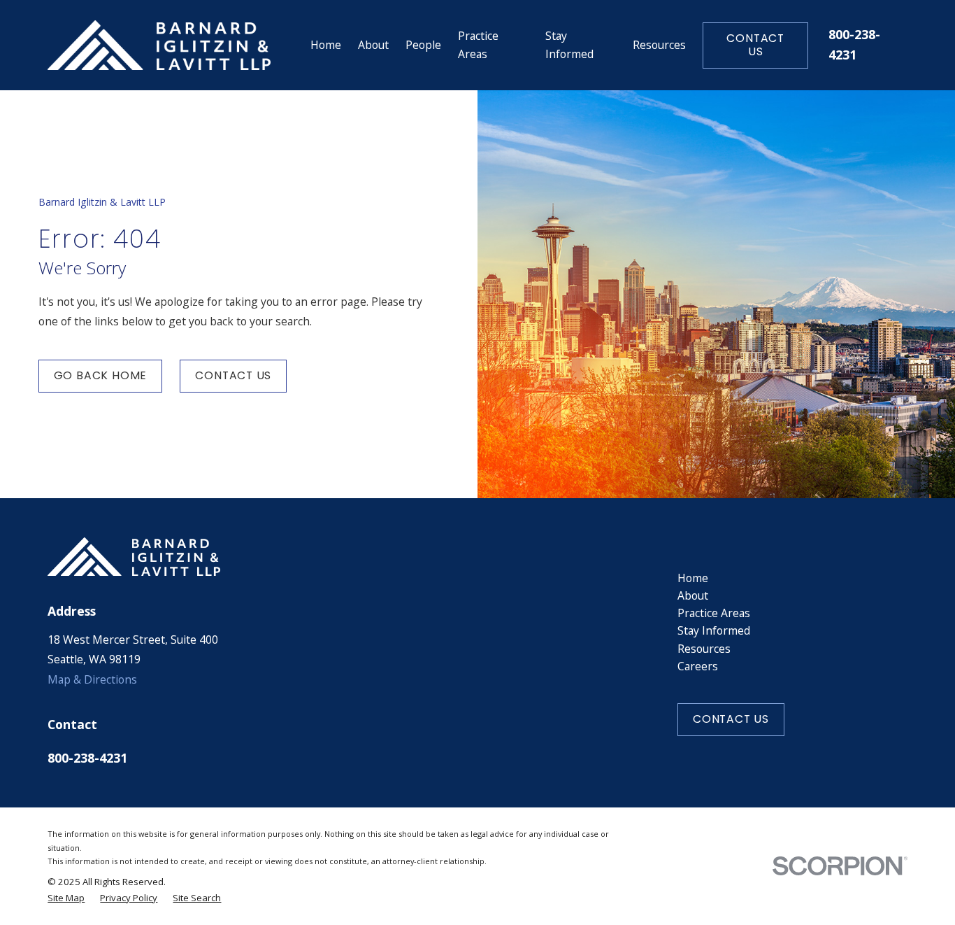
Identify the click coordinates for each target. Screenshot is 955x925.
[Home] (159, 45)
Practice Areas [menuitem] (478, 44)
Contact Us (755, 44)
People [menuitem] (423, 44)
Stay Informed (713, 630)
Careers (697, 666)
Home (692, 578)
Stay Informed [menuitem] (569, 44)
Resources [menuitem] (659, 44)
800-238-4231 (87, 757)
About (692, 595)
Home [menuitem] (325, 44)
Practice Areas (713, 613)
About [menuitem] (373, 44)
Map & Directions (92, 679)
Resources (704, 648)
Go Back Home (100, 375)
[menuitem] (66, 898)
